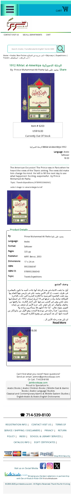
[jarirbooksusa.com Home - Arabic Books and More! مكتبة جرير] (16, 30)
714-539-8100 (42, 379)
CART (59, 10)
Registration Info (16, 424)
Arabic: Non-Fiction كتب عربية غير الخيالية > (28, 55)
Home (5, 55)
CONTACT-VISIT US (11, 34)
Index (22, 436)
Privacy (49, 430)
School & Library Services (45, 436)
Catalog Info (22, 442)
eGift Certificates (44, 442)
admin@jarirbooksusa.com (46, 376)
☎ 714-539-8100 (35, 414)
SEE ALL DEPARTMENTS (32, 34)
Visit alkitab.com (50, 478)
